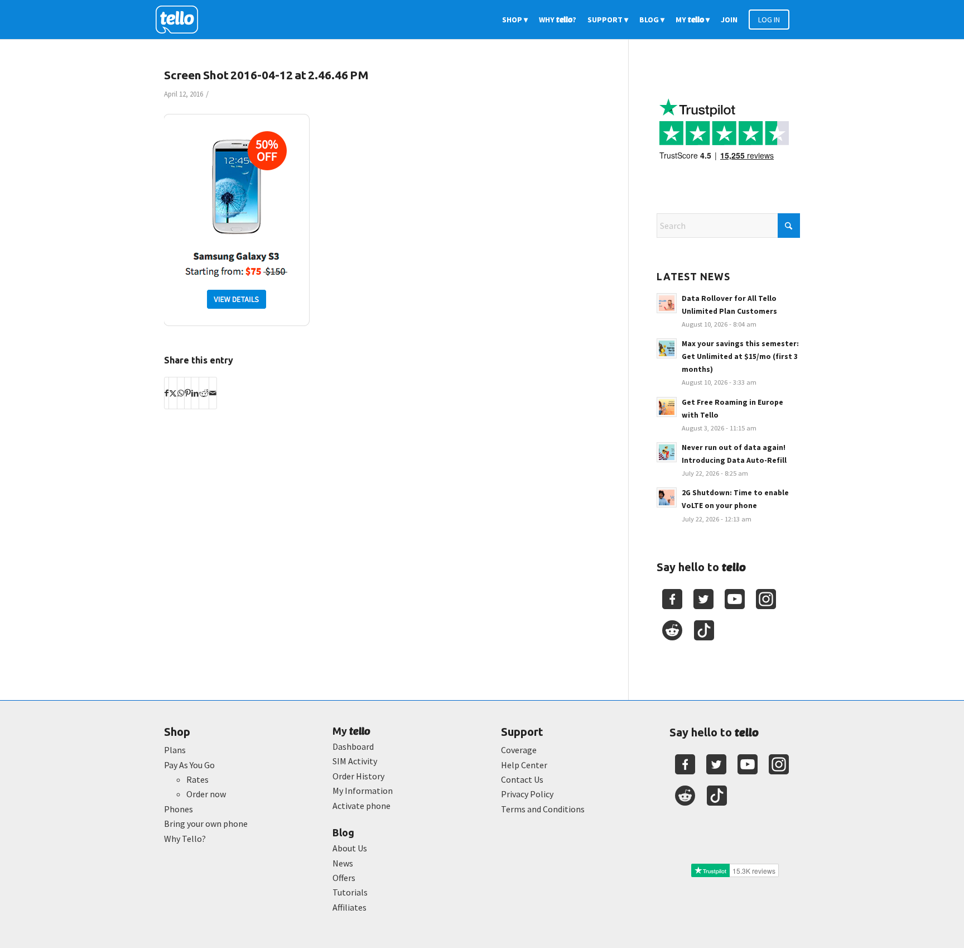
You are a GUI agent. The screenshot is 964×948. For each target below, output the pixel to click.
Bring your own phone (206, 823)
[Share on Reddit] (204, 393)
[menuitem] (515, 19)
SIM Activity (354, 761)
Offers (343, 877)
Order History (358, 776)
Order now (206, 793)
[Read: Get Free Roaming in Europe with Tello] (667, 407)
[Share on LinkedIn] (195, 393)
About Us (349, 848)
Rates (197, 779)
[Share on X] (173, 393)
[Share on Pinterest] (188, 393)
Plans (175, 749)
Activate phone (361, 805)
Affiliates (349, 907)
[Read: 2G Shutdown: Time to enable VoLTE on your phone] (667, 497)
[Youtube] (735, 599)
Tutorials (350, 892)
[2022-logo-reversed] (181, 19)
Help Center (524, 764)
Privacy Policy (527, 793)
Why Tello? (185, 838)
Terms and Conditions (543, 809)
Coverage (519, 749)
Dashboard (353, 746)
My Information (362, 790)
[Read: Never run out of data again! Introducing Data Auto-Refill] (667, 452)
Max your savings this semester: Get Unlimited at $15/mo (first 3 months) (740, 356)
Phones (178, 809)
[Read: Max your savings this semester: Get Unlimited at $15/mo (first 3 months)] (667, 348)
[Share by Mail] (212, 393)
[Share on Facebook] (166, 393)
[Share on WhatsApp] (180, 393)
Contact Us (522, 779)
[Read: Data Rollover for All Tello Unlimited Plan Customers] (667, 303)
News (342, 863)
